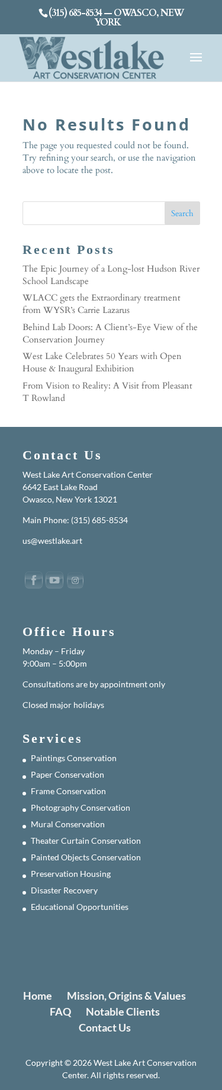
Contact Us (105, 1027)
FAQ (60, 1011)
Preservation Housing (71, 874)
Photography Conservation (80, 807)
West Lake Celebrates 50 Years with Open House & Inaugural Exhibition (102, 362)
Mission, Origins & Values (126, 995)
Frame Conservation (68, 791)
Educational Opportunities (79, 907)
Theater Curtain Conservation (86, 841)
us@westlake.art (52, 541)
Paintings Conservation (74, 758)
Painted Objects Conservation (86, 857)
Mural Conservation (68, 824)
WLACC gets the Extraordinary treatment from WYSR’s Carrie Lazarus (101, 304)
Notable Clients (123, 1011)
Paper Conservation (67, 774)
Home (37, 995)
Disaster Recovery (64, 890)
